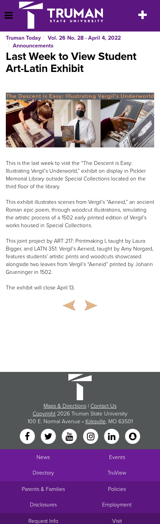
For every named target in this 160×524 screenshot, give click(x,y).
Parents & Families (43, 489)
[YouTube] (70, 437)
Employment (117, 504)
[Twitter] (48, 437)
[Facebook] (27, 437)
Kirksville (95, 421)
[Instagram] (91, 437)
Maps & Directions (64, 406)
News (43, 457)
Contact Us (103, 406)
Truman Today (23, 38)
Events (117, 457)
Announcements (33, 45)
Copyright (44, 413)
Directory (43, 473)
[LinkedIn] (112, 437)
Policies (117, 489)
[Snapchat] (133, 437)
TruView (117, 473)
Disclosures (43, 504)
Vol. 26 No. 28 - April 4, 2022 (84, 38)
